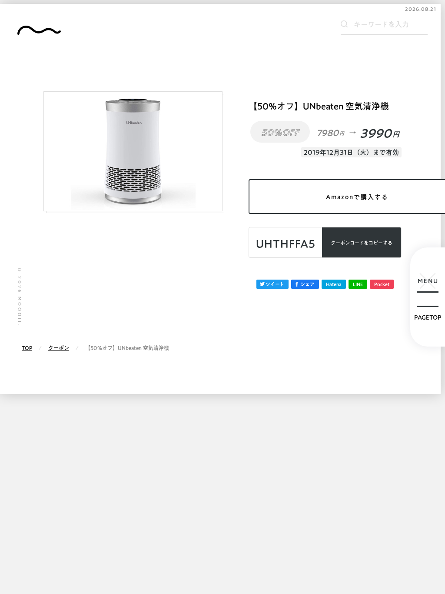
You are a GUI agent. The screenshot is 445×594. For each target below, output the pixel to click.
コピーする (361, 242)
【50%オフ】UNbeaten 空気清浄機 (319, 106)
